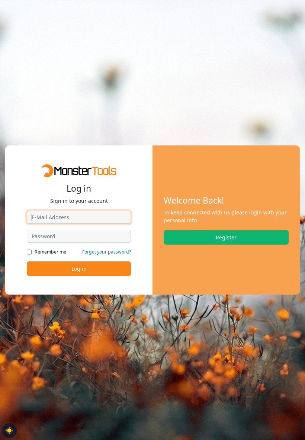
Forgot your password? (106, 252)
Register (226, 237)
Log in (79, 268)
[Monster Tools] (78, 170)
